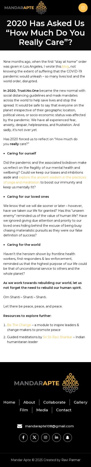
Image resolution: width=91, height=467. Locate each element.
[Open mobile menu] (83, 7)
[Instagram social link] (45, 437)
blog (65, 66)
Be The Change (19, 325)
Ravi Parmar (70, 460)
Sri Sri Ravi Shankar (57, 337)
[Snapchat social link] (67, 437)
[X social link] (34, 437)
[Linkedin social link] (56, 437)
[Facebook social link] (23, 437)
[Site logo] (25, 7)
